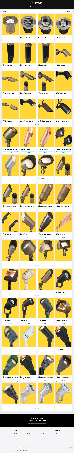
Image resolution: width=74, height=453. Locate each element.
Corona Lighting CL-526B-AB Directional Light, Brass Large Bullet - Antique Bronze (25, 235)
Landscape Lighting (31, 6)
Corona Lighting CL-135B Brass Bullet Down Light (61, 65)
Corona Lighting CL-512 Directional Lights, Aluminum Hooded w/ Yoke (7, 320)
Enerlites (28, 438)
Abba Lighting (15, 433)
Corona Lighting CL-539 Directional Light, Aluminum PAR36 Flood (63, 149)
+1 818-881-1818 (28, 447)
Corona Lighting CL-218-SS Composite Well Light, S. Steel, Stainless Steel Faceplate (25, 37)
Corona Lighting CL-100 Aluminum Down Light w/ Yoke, (62, 121)
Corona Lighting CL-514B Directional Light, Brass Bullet (44, 291)
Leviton (43, 6)
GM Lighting (47, 6)
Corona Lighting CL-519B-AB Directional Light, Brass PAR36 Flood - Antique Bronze (25, 263)
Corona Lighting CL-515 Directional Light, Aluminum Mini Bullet (27, 291)
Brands (17, 6)
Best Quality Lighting (52, 6)
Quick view (10, 95)
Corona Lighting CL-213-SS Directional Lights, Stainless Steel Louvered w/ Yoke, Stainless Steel (26, 406)
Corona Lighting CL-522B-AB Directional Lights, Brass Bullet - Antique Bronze (7, 263)
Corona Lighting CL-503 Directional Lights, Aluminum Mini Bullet (10, 377)
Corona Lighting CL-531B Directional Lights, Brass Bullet (9, 206)
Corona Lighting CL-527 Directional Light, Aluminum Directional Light (7, 235)
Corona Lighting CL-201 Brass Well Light (43, 65)
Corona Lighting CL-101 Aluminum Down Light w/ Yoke (44, 121)
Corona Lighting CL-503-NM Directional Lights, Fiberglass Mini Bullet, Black (60, 349)
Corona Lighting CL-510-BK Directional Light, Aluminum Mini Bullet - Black (42, 320)
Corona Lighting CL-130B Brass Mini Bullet (43, 93)
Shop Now (55, 434)
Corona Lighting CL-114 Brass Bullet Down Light (8, 121)
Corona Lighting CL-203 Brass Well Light (7, 65)
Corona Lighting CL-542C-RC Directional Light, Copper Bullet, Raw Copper (25, 149)
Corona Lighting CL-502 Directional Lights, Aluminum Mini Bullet (45, 377)
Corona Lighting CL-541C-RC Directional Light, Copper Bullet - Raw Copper (43, 149)
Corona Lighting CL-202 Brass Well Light (25, 65)
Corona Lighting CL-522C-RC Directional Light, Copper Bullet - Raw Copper (60, 235)
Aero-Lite (15, 434)
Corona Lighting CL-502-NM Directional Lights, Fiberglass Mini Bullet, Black (25, 378)
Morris (41, 438)
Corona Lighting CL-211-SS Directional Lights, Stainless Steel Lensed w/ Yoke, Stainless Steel (61, 406)
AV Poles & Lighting (16, 437)
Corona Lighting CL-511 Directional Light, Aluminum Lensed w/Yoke (24, 320)
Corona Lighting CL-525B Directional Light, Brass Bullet (44, 234)
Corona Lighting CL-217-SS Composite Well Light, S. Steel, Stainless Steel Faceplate (43, 37)
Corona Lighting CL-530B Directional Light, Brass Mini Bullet (27, 206)
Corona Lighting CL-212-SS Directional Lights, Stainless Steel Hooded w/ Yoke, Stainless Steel (44, 406)
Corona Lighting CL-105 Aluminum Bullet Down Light (26, 121)
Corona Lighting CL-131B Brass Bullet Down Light (26, 93)
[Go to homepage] (37, 3)
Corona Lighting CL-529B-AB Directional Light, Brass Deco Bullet (45, 206)
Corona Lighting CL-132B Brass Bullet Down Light (8, 93)
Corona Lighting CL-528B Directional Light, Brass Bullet (62, 206)
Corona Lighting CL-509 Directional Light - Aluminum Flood (63, 320)
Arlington (15, 436)
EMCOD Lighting (29, 437)
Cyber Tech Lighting (29, 434)
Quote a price (55, 433)
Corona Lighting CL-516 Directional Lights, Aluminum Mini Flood (10, 291)
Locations (55, 435)
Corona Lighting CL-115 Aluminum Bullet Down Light (62, 93)
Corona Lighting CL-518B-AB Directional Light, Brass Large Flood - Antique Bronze (43, 263)
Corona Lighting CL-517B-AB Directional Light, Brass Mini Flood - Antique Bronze (60, 263)
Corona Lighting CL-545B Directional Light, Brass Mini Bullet (10, 149)
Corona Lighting (29, 433)
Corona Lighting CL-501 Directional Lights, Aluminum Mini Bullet (63, 377)
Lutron (40, 6)
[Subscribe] (45, 422)
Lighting (26, 6)
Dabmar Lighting (29, 435)
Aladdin (14, 435)
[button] (17, 6)
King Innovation (42, 433)
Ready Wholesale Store (22, 447)
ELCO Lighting (28, 436)
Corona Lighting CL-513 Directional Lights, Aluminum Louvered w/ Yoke (60, 292)
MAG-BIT (42, 437)
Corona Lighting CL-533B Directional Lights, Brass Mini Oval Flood (42, 178)
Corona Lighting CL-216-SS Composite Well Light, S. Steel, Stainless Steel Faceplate (61, 37)
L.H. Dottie (42, 435)
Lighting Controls (22, 6)
